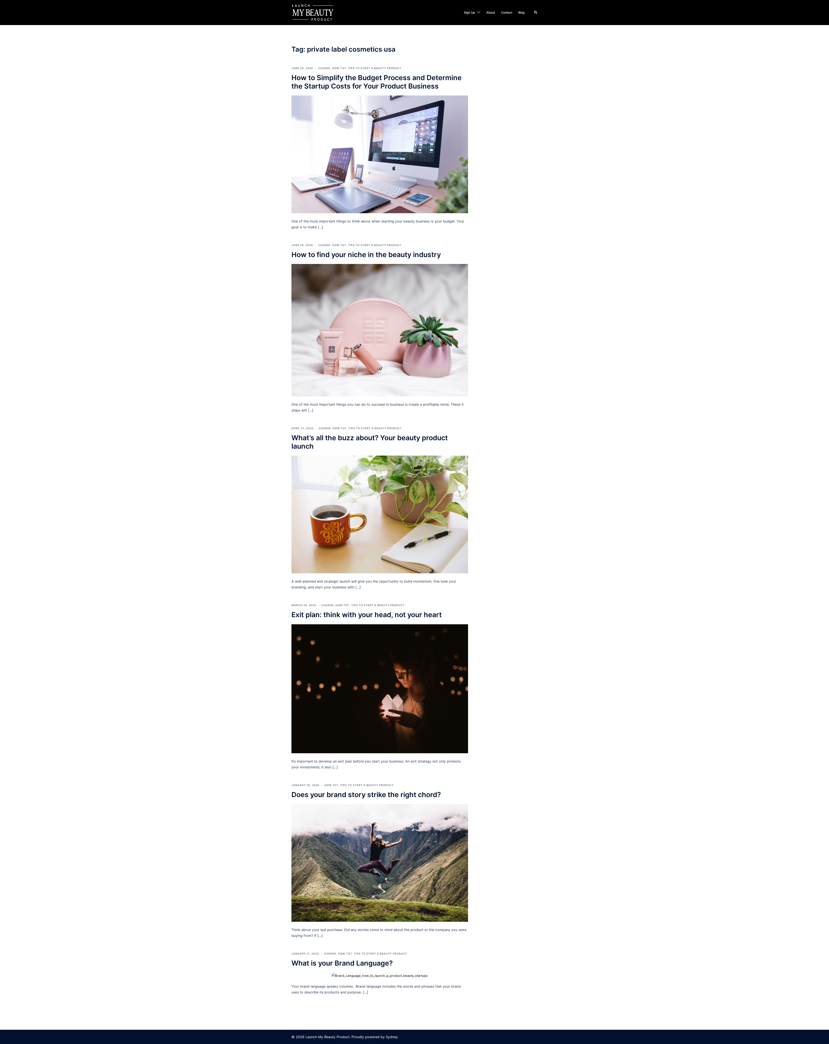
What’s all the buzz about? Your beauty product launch (369, 442)
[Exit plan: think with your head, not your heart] (379, 688)
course (324, 68)
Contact (506, 12)
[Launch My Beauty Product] (313, 12)
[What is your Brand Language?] (380, 975)
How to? (339, 68)
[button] (536, 12)
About (490, 12)
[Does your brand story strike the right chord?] (379, 863)
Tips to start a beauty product (374, 68)
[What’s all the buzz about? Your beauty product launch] (379, 514)
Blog (521, 12)
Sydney (392, 1037)
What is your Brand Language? (342, 963)
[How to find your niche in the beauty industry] (379, 330)
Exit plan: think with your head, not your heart (366, 614)
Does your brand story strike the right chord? (366, 794)
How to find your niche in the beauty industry (366, 254)
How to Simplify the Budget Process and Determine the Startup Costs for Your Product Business (376, 81)
